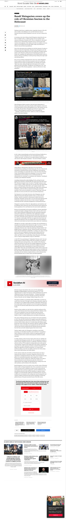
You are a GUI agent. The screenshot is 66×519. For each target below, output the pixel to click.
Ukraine (38, 435)
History (34, 435)
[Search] (61, 7)
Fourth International (20, 8)
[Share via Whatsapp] (5, 37)
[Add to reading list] (5, 50)
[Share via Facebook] (5, 32)
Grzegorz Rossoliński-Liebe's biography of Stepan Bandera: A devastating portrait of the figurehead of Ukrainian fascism (20, 423)
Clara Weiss (16, 25)
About (59, 1)
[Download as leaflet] (5, 45)
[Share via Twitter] (5, 35)
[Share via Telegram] (5, 40)
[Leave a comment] (5, 47)
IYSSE (34, 8)
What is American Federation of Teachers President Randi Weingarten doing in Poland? (31, 423)
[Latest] (7, 7)
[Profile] (60, 1)
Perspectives (42, 435)
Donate (48, 8)
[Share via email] (5, 42)
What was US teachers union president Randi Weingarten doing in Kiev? (42, 423)
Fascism (30, 435)
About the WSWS (39, 8)
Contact (56, 1)
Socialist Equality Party (28, 8)
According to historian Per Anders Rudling (23, 180)
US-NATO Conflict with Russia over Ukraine (21, 435)
